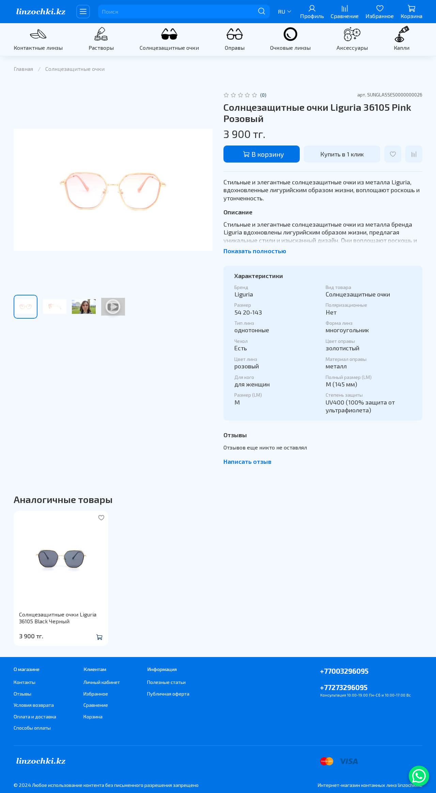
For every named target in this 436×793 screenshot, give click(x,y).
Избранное (95, 694)
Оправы (235, 47)
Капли (401, 47)
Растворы (101, 47)
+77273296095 (344, 687)
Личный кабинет (101, 682)
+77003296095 (344, 671)
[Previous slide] (24, 190)
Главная (23, 68)
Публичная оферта (168, 694)
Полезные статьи (166, 682)
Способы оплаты (32, 728)
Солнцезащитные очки (169, 47)
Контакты (24, 682)
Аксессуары (352, 47)
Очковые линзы (290, 47)
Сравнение (95, 705)
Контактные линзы (38, 47)
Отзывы (22, 694)
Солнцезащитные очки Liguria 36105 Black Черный (57, 617)
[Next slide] (201, 190)
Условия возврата (34, 705)
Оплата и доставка (35, 716)
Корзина (93, 716)
